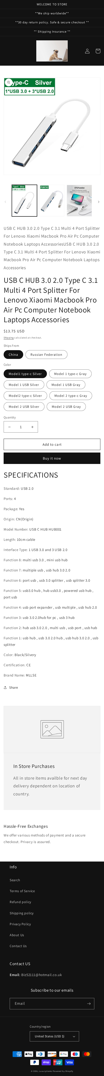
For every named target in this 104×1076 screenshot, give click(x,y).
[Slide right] (98, 201)
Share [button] (13, 687)
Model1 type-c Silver (25, 374)
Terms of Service (22, 891)
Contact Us (18, 946)
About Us (17, 935)
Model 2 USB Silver (24, 406)
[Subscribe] (88, 1003)
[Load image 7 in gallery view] (79, 200)
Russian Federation (46, 354)
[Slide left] (5, 201)
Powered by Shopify (63, 1071)
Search (15, 880)
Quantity (10, 417)
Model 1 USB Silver (24, 384)
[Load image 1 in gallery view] (24, 200)
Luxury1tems (45, 1071)
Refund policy (20, 902)
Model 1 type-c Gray (70, 374)
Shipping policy (22, 913)
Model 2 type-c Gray (70, 395)
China (13, 354)
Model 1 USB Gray (66, 384)
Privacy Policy (20, 924)
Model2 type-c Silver (25, 395)
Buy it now (52, 458)
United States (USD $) (49, 1036)
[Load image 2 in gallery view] (52, 200)
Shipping (9, 337)
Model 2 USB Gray (66, 406)
